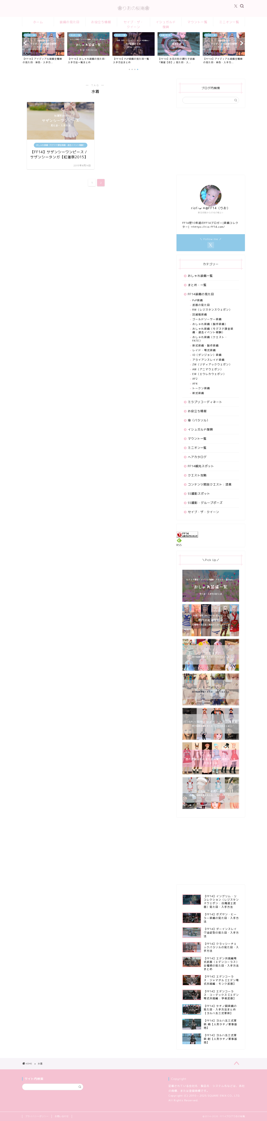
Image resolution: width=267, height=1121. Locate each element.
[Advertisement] (211, 144)
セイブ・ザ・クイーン (133, 23)
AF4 (195, 383)
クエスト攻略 (197, 475)
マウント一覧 (197, 22)
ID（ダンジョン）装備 (207, 355)
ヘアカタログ (197, 457)
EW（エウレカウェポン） (209, 374)
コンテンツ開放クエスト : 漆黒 (210, 484)
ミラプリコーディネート (205, 402)
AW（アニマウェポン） (207, 369)
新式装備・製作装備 (205, 345)
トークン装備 (201, 388)
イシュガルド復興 (166, 23)
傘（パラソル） (199, 420)
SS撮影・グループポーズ (205, 503)
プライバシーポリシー (37, 1116)
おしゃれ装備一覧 (200, 276)
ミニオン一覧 (229, 22)
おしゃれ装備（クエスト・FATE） (210, 338)
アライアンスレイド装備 (208, 360)
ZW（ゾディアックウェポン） (212, 364)
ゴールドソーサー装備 (207, 319)
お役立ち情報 (101, 22)
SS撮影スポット (199, 494)
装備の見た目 (70, 22)
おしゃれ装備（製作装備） (210, 324)
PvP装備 (197, 300)
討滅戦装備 (199, 314)
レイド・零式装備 (204, 350)
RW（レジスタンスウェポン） (212, 309)
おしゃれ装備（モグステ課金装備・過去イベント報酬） (212, 330)
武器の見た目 (201, 305)
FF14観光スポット (201, 466)
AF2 (195, 378)
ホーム (38, 22)
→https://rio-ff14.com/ (207, 227)
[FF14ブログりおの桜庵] (133, 12)
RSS (179, 545)
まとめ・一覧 (197, 285)
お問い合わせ (62, 1116)
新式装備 (198, 393)
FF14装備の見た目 (201, 294)
